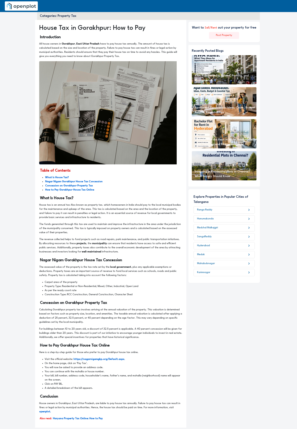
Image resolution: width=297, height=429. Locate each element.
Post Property (224, 35)
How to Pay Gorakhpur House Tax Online (69, 190)
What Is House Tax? (57, 177)
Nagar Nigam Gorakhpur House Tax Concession (74, 181)
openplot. (45, 411)
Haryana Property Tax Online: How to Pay (78, 418)
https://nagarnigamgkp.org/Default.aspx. (99, 359)
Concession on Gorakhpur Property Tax (69, 185)
